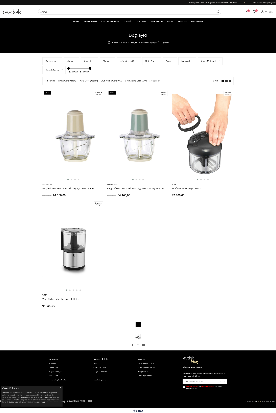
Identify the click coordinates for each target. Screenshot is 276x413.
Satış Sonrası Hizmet (146, 363)
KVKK (95, 376)
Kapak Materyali (209, 61)
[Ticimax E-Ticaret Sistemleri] (138, 411)
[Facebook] (132, 345)
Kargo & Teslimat (100, 371)
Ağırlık (106, 61)
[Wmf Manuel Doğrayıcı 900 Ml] (203, 135)
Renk (168, 61)
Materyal (185, 61)
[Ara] (218, 11)
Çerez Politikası (99, 367)
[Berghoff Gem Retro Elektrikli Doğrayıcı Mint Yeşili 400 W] (138, 135)
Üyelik (95, 363)
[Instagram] (138, 345)
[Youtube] (143, 345)
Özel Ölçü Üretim (145, 376)
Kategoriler (51, 61)
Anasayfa (52, 363)
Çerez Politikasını (30, 402)
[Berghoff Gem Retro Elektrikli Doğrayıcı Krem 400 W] (73, 135)
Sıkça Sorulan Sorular (146, 367)
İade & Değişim (99, 380)
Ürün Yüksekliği (127, 61)
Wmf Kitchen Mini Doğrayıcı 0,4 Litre (60, 299)
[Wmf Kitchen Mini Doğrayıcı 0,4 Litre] (73, 246)
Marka (70, 61)
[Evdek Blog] (191, 360)
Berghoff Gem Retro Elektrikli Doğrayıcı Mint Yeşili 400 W (135, 188)
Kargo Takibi (143, 371)
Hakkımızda (53, 367)
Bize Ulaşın (53, 376)
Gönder (223, 381)
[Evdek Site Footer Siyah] (138, 336)
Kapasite (88, 61)
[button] (68, 179)
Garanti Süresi (52, 70)
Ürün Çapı (150, 61)
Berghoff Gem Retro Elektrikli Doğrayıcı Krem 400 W (68, 188)
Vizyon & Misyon (55, 371)
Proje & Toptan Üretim (58, 380)
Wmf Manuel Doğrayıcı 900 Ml (187, 188)
